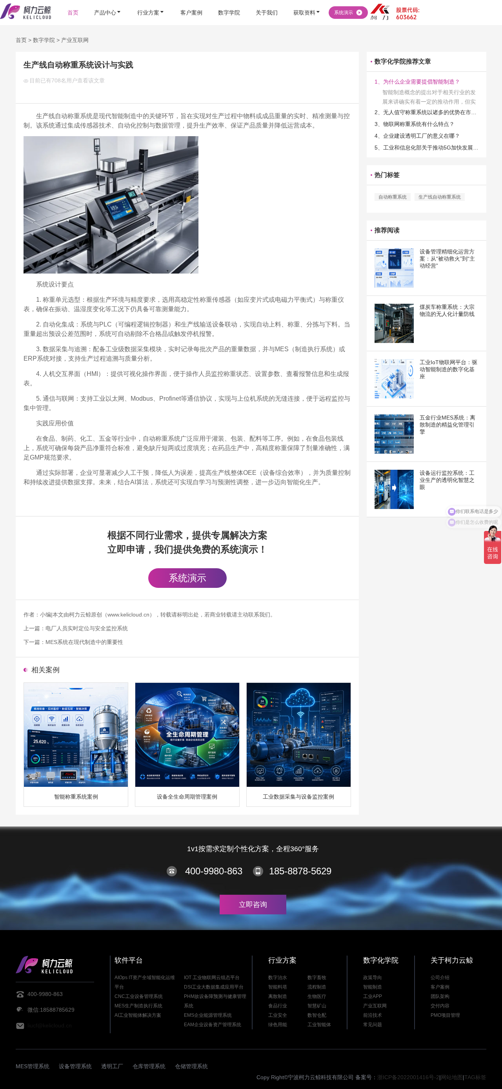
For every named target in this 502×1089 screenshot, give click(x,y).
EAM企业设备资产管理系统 (212, 1024)
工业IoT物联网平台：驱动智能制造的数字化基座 (448, 369)
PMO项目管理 (445, 1015)
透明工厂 (112, 1066)
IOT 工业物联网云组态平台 (212, 977)
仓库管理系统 (149, 1066)
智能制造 (372, 987)
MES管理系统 (32, 1066)
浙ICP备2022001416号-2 (408, 1077)
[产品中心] (108, 1)
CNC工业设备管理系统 (139, 996)
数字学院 (44, 40)
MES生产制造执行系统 (138, 1006)
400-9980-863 (213, 871)
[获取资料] (307, 1)
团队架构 (440, 996)
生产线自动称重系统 (439, 197)
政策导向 (372, 977)
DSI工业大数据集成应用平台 (214, 987)
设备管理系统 (75, 1066)
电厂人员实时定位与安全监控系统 (86, 628)
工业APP (372, 996)
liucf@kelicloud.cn (49, 1025)
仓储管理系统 (191, 1066)
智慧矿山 (316, 1006)
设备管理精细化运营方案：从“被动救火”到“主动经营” (447, 258)
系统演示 (187, 578)
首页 (21, 40)
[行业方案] (151, 1)
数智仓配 (316, 1015)
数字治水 (277, 977)
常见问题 (372, 1024)
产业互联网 (75, 40)
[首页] (72, 1)
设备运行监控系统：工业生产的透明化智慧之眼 (447, 480)
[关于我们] (267, 1)
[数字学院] (229, 1)
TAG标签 (475, 1077)
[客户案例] (191, 1)
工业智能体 (319, 1024)
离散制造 (277, 996)
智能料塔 (277, 987)
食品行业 (277, 1006)
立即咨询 (253, 904)
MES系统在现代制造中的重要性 (84, 642)
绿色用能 (277, 1024)
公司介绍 (440, 977)
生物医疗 (316, 996)
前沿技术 (372, 1015)
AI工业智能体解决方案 (138, 1015)
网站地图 (452, 1077)
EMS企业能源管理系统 (208, 1015)
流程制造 (316, 987)
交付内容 (440, 1006)
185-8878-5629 (300, 871)
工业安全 (277, 1015)
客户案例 (440, 987)
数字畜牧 (316, 977)
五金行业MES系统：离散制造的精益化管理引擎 (447, 424)
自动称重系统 (392, 197)
